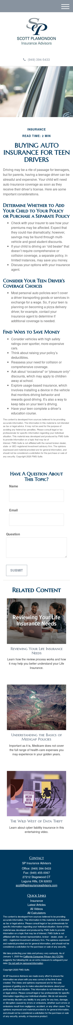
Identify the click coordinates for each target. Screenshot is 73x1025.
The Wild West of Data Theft (36, 821)
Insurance (36, 901)
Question (13, 534)
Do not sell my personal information (26, 963)
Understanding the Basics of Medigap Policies (36, 737)
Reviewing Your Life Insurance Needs (37, 650)
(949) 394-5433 (39, 59)
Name (13, 486)
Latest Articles (37, 905)
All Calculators (36, 913)
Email (13, 510)
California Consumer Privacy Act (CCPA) (43, 956)
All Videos (36, 909)
